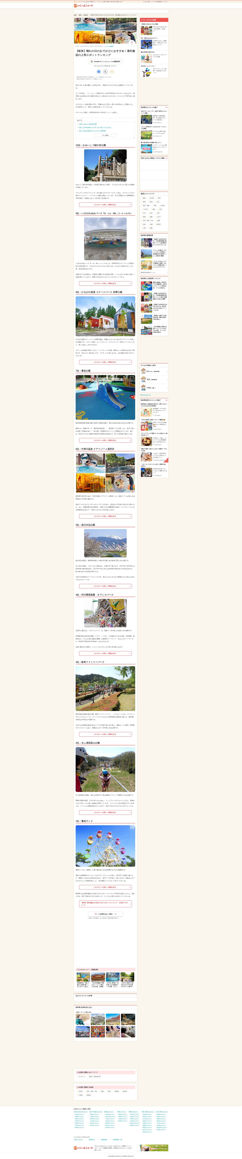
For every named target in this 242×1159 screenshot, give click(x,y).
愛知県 (117, 1091)
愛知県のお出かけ (122, 1114)
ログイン (166, 1)
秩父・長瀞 (146, 205)
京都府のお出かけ (134, 1116)
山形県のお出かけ (79, 1125)
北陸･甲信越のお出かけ (96, 1112)
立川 (144, 213)
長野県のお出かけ (94, 1114)
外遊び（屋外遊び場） (95, 1076)
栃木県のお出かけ (110, 1125)
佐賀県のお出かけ (161, 1116)
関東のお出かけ (109, 1112)
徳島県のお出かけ (147, 1132)
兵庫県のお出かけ (134, 1118)
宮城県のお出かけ (79, 1116)
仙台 (158, 202)
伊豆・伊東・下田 (92, 1091)
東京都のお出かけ (110, 1114)
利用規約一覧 (117, 1139)
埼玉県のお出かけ (110, 1121)
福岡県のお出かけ (161, 1114)
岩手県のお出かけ (79, 1121)
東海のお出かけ (121, 1112)
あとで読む (147, 1)
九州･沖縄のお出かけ (162, 1112)
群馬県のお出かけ (110, 1123)
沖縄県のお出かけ (161, 1129)
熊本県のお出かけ (161, 1121)
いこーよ (78, 1)
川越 (151, 224)
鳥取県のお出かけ (147, 1121)
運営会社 (92, 1139)
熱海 (102, 1091)
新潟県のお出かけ (94, 1118)
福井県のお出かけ (94, 1125)
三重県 (81, 1095)
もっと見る (105, 135)
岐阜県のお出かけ (122, 1116)
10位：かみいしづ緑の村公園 (88, 124)
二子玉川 (145, 209)
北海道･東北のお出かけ (81, 1112)
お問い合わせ (78, 1139)
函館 (151, 228)
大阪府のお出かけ (134, 1114)
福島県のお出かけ (79, 1127)
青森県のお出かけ (79, 1118)
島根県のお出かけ (147, 1123)
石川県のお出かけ (94, 1121)
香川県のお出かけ (147, 1129)
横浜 (144, 198)
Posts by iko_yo (145, 395)
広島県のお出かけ (147, 1114)
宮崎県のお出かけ (161, 1125)
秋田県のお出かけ (79, 1123)
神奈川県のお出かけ (110, 1116)
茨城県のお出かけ (110, 1127)
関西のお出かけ (133, 1112)
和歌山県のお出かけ (135, 1123)
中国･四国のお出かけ (148, 1112)
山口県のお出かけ (147, 1118)
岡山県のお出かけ (147, 1116)
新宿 (151, 202)
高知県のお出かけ (147, 1127)
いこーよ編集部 (110, 46)
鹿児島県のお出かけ (162, 1127)
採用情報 (104, 1139)
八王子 (159, 217)
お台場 (162, 205)
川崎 (155, 205)
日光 (160, 209)
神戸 (159, 198)
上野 (158, 213)
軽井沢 (159, 224)
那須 (144, 202)
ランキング (82, 1076)
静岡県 (89, 1095)
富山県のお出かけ (94, 1123)
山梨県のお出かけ (94, 1116)
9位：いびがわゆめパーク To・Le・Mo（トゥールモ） (95, 127)
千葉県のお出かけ (110, 1118)
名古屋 (81, 1091)
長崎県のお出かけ (161, 1118)
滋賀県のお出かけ (134, 1125)
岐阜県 (125, 1091)
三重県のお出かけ (122, 1118)
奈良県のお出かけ (134, 1121)
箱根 (158, 220)
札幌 (153, 209)
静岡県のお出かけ (122, 1121)
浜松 (109, 1091)
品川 (151, 213)
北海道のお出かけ (79, 1114)
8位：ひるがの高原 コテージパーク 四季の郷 (92, 130)
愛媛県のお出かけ (147, 1125)
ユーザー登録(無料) (157, 1)
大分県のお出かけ (161, 1123)
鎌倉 (151, 217)
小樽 (144, 228)
